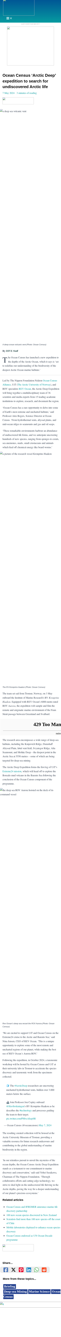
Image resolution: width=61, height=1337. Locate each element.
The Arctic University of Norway (34, 384)
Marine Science (39, 1291)
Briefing (9, 1286)
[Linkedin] (29, 1270)
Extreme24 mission (12, 771)
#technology (26, 1110)
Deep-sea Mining (15, 1291)
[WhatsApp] (36, 1270)
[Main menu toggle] (9, 18)
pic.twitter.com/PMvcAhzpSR (21, 1118)
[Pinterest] (21, 1270)
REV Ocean (25, 388)
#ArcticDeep (21, 1085)
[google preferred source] (18, 103)
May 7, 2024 (45, 1125)
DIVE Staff (12, 351)
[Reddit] (44, 1270)
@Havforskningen (15, 1106)
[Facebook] (6, 1270)
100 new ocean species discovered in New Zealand (31, 1215)
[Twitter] (13, 1270)
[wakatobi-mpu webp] (30, 64)
